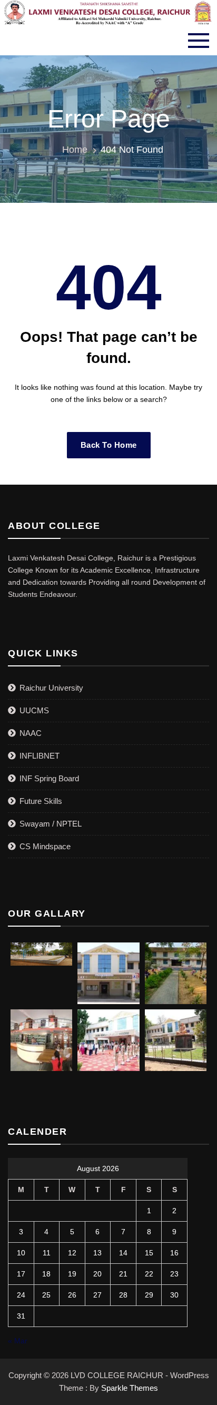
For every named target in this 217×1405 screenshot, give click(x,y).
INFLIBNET (39, 755)
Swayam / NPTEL (50, 823)
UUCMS (34, 710)
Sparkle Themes (129, 1387)
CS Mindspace (45, 846)
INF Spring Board (49, 778)
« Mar (17, 1341)
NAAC (30, 733)
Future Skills (40, 801)
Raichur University (51, 687)
